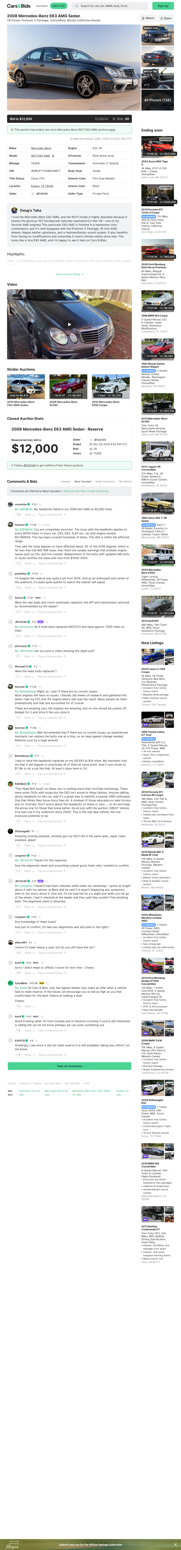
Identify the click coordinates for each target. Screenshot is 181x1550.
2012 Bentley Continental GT (150, 1228)
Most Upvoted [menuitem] (83, 481)
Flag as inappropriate (50, 514)
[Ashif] (10, 962)
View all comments (69, 1066)
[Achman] (10, 524)
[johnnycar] (10, 646)
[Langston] (10, 855)
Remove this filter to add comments (86, 491)
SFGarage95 (22, 831)
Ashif (18, 962)
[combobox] (109, 6)
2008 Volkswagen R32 (152, 1101)
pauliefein (21, 573)
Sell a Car (58, 5)
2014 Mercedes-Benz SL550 (154, 420)
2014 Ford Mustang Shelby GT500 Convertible (153, 980)
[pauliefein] (10, 573)
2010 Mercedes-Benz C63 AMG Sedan (21, 403)
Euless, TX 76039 (42, 186)
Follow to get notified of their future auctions (48, 465)
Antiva (19, 597)
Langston (20, 855)
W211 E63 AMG (40, 155)
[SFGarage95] (10, 831)
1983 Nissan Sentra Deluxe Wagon (153, 365)
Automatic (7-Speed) (30, 1083)
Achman (20, 524)
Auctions (42, 6)
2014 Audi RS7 (150, 620)
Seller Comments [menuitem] (105, 481)
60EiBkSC (21, 783)
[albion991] (10, 942)
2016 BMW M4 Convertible (150, 1165)
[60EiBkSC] (10, 784)
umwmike (21, 504)
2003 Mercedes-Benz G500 (151, 571)
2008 (86, 1083)
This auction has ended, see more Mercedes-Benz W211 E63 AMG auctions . (65, 129)
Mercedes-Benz (41, 148)
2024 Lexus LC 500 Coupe (153, 670)
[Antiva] (10, 597)
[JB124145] (33, 193)
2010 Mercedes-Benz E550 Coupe (105, 403)
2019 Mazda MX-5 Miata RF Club (152, 853)
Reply (28, 514)
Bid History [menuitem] (125, 481)
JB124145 (42, 193)
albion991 (21, 942)
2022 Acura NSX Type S (154, 163)
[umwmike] (10, 504)
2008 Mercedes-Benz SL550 (63, 403)
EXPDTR (20, 1040)
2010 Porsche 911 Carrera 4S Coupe (152, 793)
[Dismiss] (175, 1544)
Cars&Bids (21, 983)
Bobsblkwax (22, 755)
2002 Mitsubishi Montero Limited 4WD (151, 917)
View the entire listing (68, 274)
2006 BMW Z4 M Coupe (151, 1042)
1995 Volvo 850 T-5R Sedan (154, 519)
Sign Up (163, 6)
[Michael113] (10, 666)
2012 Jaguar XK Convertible (151, 468)
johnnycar (21, 645)
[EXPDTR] (10, 1040)
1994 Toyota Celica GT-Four (152, 733)
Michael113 (21, 666)
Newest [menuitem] (65, 481)
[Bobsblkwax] (10, 756)
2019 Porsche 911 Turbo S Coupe (152, 211)
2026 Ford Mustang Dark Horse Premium (153, 266)
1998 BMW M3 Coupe (154, 315)
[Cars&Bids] (10, 983)
